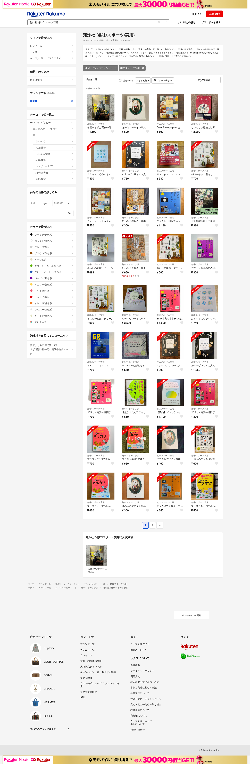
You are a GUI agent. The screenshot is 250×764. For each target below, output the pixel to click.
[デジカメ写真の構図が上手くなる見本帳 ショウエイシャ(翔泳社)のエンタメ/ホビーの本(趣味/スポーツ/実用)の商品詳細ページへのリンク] (100, 392)
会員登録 (214, 14)
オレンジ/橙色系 (43, 303)
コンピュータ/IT (44, 166)
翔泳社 (33, 101)
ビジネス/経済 (43, 153)
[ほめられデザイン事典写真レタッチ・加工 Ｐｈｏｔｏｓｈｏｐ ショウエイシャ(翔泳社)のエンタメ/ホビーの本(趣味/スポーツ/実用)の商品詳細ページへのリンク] (135, 107)
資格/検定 (41, 178)
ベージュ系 (40, 259)
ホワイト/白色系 (43, 240)
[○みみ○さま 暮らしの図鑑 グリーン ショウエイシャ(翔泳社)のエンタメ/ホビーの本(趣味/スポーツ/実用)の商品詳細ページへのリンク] (204, 154)
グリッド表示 (163, 80)
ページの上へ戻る (191, 615)
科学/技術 (41, 160)
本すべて (40, 141)
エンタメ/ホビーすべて (45, 128)
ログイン (196, 14)
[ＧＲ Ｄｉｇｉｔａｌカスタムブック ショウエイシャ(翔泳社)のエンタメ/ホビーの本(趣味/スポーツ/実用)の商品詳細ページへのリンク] (100, 345)
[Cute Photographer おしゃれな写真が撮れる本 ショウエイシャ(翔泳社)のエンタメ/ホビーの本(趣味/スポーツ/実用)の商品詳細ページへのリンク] (170, 107)
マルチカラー (41, 322)
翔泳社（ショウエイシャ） (98, 68)
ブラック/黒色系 (43, 234)
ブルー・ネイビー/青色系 (47, 272)
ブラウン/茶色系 (43, 253)
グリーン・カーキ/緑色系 (47, 266)
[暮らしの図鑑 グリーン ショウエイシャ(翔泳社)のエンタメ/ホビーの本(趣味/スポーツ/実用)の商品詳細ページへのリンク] (100, 248)
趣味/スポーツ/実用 (130, 68)
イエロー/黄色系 (43, 284)
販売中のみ (128, 80)
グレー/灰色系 (41, 247)
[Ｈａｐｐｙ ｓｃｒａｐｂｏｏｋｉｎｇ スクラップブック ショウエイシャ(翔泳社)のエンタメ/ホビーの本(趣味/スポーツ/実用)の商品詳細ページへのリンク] (170, 154)
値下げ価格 (36, 79)
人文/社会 (41, 147)
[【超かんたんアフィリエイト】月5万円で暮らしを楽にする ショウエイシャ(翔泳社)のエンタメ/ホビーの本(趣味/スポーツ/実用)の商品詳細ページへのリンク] (135, 392)
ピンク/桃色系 (41, 290)
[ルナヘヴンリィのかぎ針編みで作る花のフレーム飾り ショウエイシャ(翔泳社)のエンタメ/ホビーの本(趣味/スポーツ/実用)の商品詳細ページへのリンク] (135, 298)
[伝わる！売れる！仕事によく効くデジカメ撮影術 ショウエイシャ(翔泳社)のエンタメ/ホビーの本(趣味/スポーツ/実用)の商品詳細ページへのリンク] (135, 201)
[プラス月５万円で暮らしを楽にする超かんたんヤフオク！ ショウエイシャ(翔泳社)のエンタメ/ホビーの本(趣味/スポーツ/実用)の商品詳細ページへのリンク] (204, 486)
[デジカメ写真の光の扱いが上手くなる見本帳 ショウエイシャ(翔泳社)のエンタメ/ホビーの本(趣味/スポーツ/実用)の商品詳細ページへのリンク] (204, 248)
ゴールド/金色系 (43, 315)
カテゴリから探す (186, 22)
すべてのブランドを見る (43, 729)
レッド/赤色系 (41, 297)
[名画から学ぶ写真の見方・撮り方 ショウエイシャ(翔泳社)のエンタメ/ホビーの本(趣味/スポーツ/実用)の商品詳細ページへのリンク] (100, 107)
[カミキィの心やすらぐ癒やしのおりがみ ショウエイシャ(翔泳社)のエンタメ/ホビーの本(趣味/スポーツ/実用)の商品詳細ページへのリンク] (100, 154)
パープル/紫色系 (43, 278)
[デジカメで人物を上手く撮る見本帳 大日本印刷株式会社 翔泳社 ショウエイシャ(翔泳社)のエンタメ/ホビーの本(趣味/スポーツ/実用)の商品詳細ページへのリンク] (170, 486)
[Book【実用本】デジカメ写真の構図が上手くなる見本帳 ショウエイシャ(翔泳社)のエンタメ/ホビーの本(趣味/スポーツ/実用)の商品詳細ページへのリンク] (170, 298)
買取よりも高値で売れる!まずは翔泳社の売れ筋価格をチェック (49, 349)
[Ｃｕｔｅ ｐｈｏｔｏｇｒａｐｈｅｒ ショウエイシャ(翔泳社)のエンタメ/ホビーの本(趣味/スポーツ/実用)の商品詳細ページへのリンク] (100, 201)
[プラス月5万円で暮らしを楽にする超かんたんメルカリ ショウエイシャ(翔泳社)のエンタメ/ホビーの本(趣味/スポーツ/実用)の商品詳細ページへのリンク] (100, 439)
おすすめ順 (142, 80)
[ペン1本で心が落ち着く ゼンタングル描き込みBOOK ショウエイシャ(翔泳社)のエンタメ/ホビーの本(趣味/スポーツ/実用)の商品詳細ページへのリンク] (135, 345)
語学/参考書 (42, 172)
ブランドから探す (211, 22)
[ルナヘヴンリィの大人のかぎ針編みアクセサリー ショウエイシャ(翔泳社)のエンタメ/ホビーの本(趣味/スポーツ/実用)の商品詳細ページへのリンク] (135, 154)
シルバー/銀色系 (43, 309)
